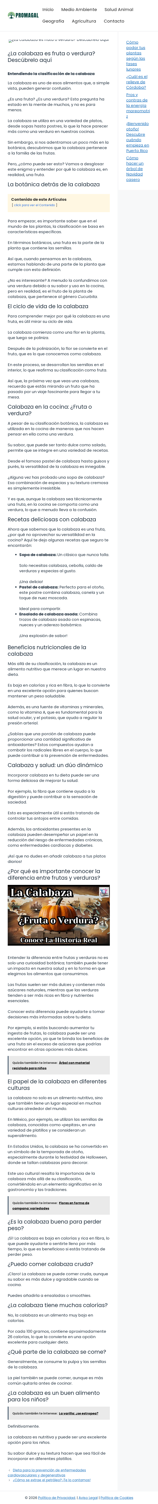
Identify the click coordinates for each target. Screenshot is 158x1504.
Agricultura (84, 21)
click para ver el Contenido (34, 205)
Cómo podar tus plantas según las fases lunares (135, 56)
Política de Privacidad (56, 1497)
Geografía (53, 21)
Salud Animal (119, 10)
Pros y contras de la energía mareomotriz (138, 105)
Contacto (114, 21)
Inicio (48, 10)
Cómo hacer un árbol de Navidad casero (135, 168)
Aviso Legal (88, 1497)
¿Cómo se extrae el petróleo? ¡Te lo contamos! (52, 1480)
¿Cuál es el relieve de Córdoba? (136, 82)
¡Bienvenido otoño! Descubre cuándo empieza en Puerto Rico (137, 137)
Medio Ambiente (79, 10)
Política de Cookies (117, 1497)
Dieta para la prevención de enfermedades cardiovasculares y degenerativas (47, 1473)
